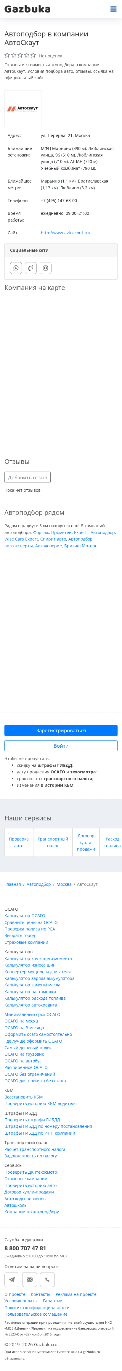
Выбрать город (19, 935)
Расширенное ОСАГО (26, 1067)
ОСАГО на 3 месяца (24, 1027)
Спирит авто (53, 539)
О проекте (14, 1294)
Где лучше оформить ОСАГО (33, 1041)
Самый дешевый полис (28, 1047)
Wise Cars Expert (21, 539)
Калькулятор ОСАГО (24, 915)
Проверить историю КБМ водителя (40, 1103)
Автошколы (16, 1205)
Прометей (61, 532)
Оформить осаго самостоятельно (38, 1034)
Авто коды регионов (25, 1198)
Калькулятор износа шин (30, 965)
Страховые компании (26, 942)
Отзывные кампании (25, 1178)
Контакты (40, 1294)
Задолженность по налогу (30, 1156)
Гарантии (52, 1301)
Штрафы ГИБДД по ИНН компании (39, 1133)
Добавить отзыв (27, 477)
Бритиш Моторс (80, 546)
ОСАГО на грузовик (24, 1054)
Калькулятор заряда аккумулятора (39, 978)
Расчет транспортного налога (34, 1149)
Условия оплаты (21, 1301)
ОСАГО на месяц (21, 1021)
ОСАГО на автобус (22, 1061)
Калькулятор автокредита (30, 1005)
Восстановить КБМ (23, 1097)
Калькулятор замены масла (32, 985)
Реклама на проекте (76, 1294)
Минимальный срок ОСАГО (32, 1014)
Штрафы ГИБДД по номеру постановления (48, 1126)
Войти (61, 745)
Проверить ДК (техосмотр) (31, 1172)
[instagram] (46, 268)
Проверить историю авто (30, 1185)
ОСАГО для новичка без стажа (35, 1080)
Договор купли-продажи (86, 842)
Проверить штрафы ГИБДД (32, 1119)
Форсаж (41, 532)
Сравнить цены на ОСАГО (31, 922)
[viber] (31, 268)
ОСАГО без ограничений (29, 1074)
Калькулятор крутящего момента (38, 958)
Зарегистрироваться (61, 730)
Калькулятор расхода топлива (35, 998)
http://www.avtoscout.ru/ (65, 233)
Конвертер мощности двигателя (37, 972)
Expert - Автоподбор (94, 532)
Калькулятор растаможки (30, 991)
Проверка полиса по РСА (29, 929)
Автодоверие (48, 546)
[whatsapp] (16, 268)
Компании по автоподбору (31, 1211)
